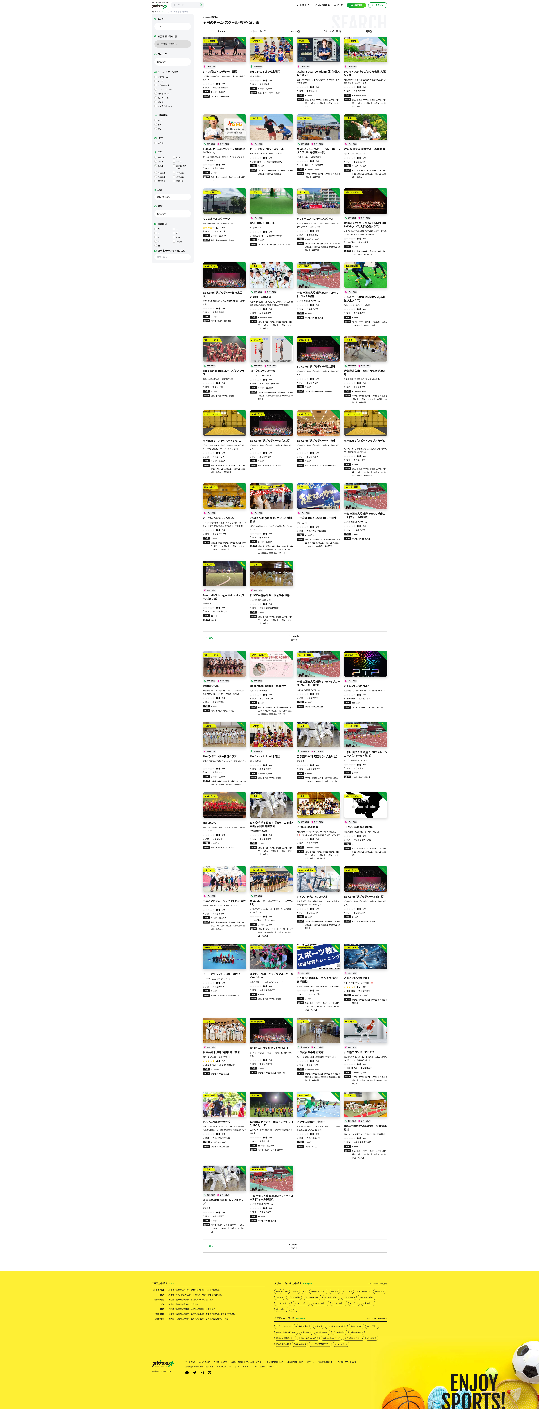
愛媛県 (223, 1314)
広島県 (179, 1314)
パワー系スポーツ (331, 1297)
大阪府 (171, 1309)
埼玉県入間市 (265, 769)
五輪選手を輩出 (356, 1332)
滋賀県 (194, 1309)
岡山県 (171, 1314)
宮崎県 (209, 1319)
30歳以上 (180, 172)
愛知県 (186, 1304)
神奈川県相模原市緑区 (269, 608)
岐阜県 (171, 1304)
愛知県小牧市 (359, 313)
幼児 (178, 157)
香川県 (209, 1314)
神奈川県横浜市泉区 (362, 840)
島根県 (194, 1314)
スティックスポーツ (320, 1303)
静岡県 (179, 1304)
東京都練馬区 (312, 235)
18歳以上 (161, 172)
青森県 (179, 1290)
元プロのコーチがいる (285, 1326)
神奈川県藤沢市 (313, 769)
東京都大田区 (218, 312)
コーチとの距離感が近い (320, 1344)
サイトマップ (274, 1366)
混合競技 (279, 1297)
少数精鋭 (318, 1326)
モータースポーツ (283, 1303)
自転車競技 (379, 1291)
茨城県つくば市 (219, 231)
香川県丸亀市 (364, 698)
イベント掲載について (225, 1366)
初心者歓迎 (371, 1338)
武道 (286, 1291)
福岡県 (171, 1319)
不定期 (179, 241)
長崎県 (186, 1319)
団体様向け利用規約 (295, 1362)
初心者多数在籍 (282, 1344)
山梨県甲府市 (366, 1068)
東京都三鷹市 (265, 1141)
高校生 (160, 165)
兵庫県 (179, 1309)
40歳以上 (161, 176)
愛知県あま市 (218, 914)
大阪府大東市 (312, 843)
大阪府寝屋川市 (313, 1138)
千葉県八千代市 (219, 534)
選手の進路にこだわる (331, 1338)
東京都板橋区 (218, 702)
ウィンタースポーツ (312, 1297)
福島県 (216, 1290)
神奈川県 (180, 1295)
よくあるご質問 (237, 1362)
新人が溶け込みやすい (354, 1338)
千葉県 (196, 1295)
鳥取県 (186, 1314)
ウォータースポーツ (318, 1291)
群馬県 (218, 1295)
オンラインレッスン (165, 106)
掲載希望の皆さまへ (326, 1362)
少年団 (160, 81)
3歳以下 (161, 157)
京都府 (186, 1309)
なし (159, 128)
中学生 (179, 161)
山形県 (209, 1290)
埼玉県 (188, 1295)
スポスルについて (221, 1362)
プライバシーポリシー (254, 1362)
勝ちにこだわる (356, 1326)
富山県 (194, 1299)
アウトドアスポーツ (366, 1297)
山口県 (201, 1314)
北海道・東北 (257, 236)
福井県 (209, 1299)
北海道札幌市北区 (227, 1065)
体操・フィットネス (363, 1291)
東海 (301, 309)
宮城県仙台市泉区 (274, 236)
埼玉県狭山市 (265, 84)
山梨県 (171, 1299)
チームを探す (190, 1362)
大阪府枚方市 (359, 91)
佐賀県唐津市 (364, 242)
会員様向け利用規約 (275, 1362)
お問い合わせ (260, 1366)
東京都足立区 (218, 387)
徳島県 (216, 1314)
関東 (207, 87)
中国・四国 (350, 698)
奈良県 (201, 1309)
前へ (211, 637)
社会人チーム (163, 97)
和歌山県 (209, 1309)
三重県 (194, 1304)
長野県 (179, 1299)
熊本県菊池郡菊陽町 (273, 162)
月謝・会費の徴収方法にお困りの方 (199, 1366)
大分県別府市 (317, 165)
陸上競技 (334, 1291)
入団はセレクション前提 (308, 1338)
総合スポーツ (368, 1303)
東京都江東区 (359, 913)
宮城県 (194, 1290)
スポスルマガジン (244, 1366)
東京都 (171, 1295)
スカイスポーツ (349, 1297)
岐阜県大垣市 (312, 309)
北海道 (171, 1290)
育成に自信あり (300, 1344)
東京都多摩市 (312, 457)
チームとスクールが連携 (336, 1326)
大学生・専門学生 (181, 167)
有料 (160, 124)
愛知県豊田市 (265, 839)
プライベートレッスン (166, 89)
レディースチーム (341, 1344)
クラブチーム (163, 77)
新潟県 (186, 1299)
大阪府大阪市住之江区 (316, 531)
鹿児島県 (217, 1319)
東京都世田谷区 (266, 698)
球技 (278, 1291)
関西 (348, 91)
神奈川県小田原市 (220, 87)
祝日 (178, 237)
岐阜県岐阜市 (218, 839)
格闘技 (295, 1291)
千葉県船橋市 (265, 537)
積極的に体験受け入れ (285, 1338)
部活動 (160, 102)
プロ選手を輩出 (339, 1332)
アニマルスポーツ (301, 1303)
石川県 (201, 1299)
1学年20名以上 (304, 1326)
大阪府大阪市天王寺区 (269, 383)
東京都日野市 (218, 772)
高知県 (231, 1314)
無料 (160, 120)
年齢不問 (179, 181)
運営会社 (310, 1362)
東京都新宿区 (265, 457)
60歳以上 (161, 181)
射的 (304, 1291)
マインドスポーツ (338, 1303)
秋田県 (201, 1290)
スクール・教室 (163, 85)
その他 (293, 1309)
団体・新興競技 (294, 1297)
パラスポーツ (281, 1309)
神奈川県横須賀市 (220, 611)
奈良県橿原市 (359, 387)
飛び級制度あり (322, 1332)
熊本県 (194, 1319)
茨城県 (203, 1295)
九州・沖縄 (256, 162)
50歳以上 (180, 176)
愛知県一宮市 (218, 457)
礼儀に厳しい (306, 1332)
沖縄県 (225, 1319)
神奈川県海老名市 (267, 990)
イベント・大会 (305, 5)
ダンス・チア (347, 1291)
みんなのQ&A (324, 5)
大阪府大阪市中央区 (221, 1138)
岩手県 (186, 1290)
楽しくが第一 (372, 1326)
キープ (340, 5)
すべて (377, 1283)
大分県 (201, 1319)
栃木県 (210, 1295)
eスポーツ (354, 1303)
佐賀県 (179, 1319)
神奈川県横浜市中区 (362, 1142)
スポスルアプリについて (347, 1362)
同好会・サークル (164, 93)
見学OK (161, 143)
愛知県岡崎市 (218, 987)
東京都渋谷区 (218, 168)
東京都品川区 (312, 91)
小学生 (160, 161)
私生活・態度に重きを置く (286, 1332)
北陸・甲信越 (351, 1068)
